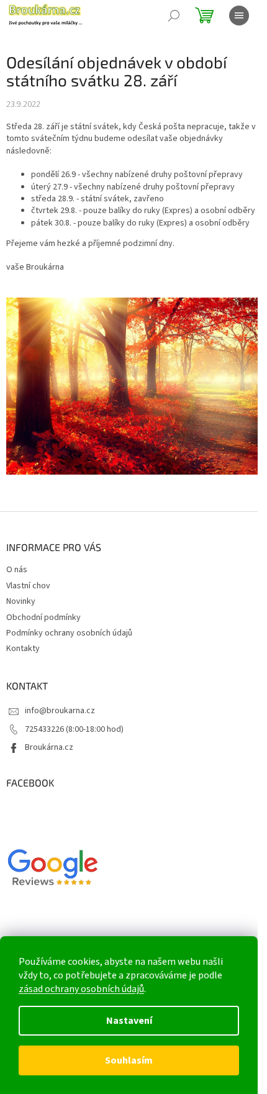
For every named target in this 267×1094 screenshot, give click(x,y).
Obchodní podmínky (43, 617)
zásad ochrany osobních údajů (81, 989)
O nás (16, 569)
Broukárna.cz (49, 747)
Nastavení (129, 1021)
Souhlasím (129, 1060)
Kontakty (23, 648)
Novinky (20, 601)
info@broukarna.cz (60, 710)
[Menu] (239, 15)
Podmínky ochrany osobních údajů (69, 633)
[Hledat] (173, 15)
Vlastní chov (28, 586)
